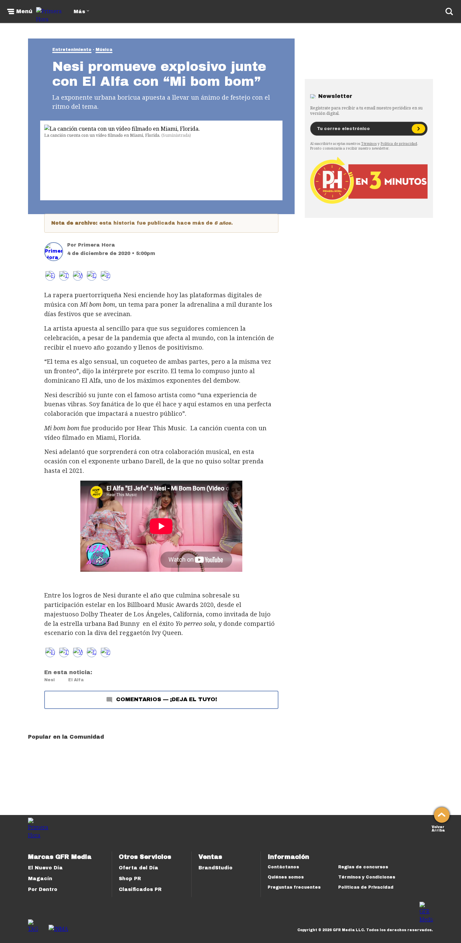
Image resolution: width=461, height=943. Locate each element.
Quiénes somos (286, 877)
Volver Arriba (438, 828)
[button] (64, 276)
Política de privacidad (399, 143)
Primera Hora (96, 245)
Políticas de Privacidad (366, 887)
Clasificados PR (140, 889)
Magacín (40, 878)
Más (79, 11)
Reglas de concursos (363, 867)
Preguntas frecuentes (294, 887)
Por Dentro (42, 889)
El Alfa (76, 680)
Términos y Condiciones (366, 877)
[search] (449, 11)
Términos (369, 143)
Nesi (49, 680)
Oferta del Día (138, 867)
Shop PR (130, 878)
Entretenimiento (71, 49)
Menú (24, 11)
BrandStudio (215, 867)
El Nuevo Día (45, 867)
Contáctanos (283, 867)
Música (104, 49)
